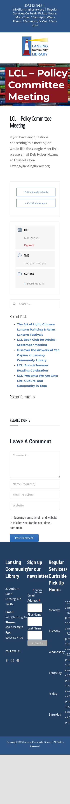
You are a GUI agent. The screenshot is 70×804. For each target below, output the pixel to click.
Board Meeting (36, 283)
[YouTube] (18, 660)
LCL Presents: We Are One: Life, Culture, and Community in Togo (37, 381)
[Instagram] (12, 660)
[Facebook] (6, 660)
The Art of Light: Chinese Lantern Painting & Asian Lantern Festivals (36, 329)
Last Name (34, 628)
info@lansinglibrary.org (21, 617)
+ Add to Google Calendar (36, 191)
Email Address (34, 598)
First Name (34, 614)
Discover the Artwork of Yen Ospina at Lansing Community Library (38, 355)
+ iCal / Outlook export (36, 203)
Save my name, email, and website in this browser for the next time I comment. (33, 523)
